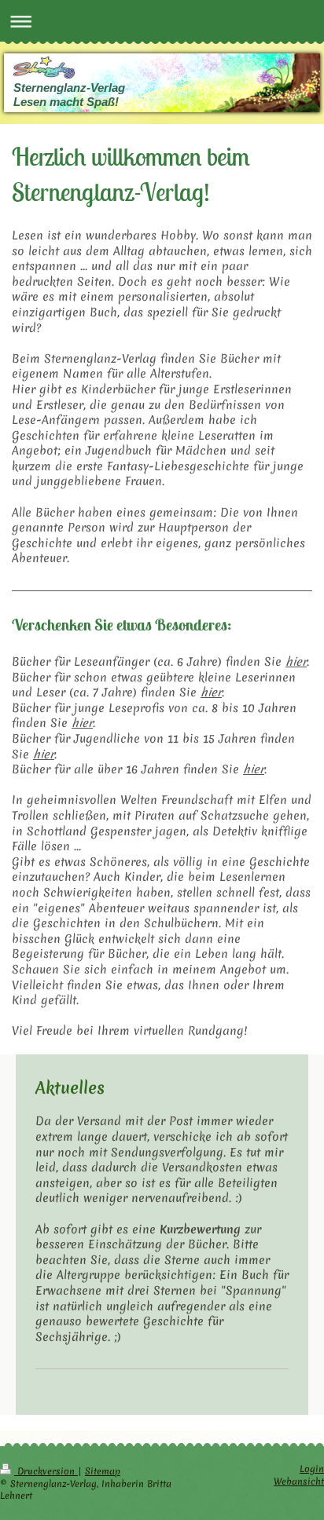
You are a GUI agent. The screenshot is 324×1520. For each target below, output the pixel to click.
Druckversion (46, 1471)
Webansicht (299, 1481)
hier (296, 662)
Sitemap (102, 1471)
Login (312, 1469)
